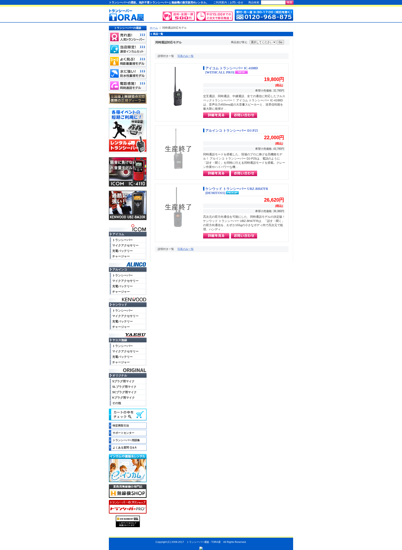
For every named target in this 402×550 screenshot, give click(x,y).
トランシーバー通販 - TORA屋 (204, 542)
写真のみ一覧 (185, 56)
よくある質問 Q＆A (125, 447)
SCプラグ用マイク (124, 392)
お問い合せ (236, 2)
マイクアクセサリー (125, 245)
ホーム (154, 27)
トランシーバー (122, 240)
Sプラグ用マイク (123, 381)
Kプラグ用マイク (123, 397)
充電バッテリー (122, 250)
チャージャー (121, 256)
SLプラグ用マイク (124, 386)
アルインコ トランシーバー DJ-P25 (231, 130)
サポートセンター (123, 432)
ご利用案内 (220, 2)
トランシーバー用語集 (126, 440)
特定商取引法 (121, 425)
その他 (116, 403)
